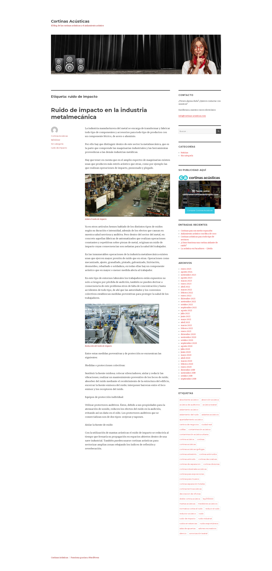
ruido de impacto (59, 148)
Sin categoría (57, 144)
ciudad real (206, 424)
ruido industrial (205, 518)
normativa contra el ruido (191, 508)
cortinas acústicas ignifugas (191, 449)
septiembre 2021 (188, 307)
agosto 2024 (186, 272)
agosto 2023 (186, 278)
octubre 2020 (187, 340)
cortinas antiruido (187, 459)
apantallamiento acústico (191, 419)
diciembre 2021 (188, 298)
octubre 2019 (186, 376)
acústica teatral (210, 405)
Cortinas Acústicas (70, 21)
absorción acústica (210, 400)
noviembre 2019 (188, 373)
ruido (201, 513)
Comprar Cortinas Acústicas (199, 210)
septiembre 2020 (189, 343)
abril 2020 (185, 358)
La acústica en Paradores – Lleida (196, 248)
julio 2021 (185, 313)
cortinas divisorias (211, 464)
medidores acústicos (207, 504)
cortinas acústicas (187, 444)
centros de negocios (189, 424)
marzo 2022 (186, 290)
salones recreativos (207, 528)
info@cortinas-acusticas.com (192, 116)
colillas (182, 429)
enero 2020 (186, 367)
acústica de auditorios (189, 405)
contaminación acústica (199, 429)
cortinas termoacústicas (190, 489)
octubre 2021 (187, 304)
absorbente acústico (189, 400)
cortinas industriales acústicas (193, 469)
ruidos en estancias (188, 523)
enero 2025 (186, 269)
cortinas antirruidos (208, 454)
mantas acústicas (187, 504)
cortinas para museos (189, 479)
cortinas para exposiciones (191, 474)
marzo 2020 (186, 361)
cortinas (200, 439)
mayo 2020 (186, 355)
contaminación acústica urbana (193, 434)
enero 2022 (186, 295)
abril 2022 (185, 287)
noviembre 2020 (188, 337)
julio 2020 (185, 349)
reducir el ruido (212, 508)
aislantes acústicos (210, 414)
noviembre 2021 (188, 301)
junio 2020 (186, 352)
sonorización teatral (198, 533)
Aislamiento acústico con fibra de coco (198, 234)
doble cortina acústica (189, 499)
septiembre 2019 (188, 379)
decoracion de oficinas (190, 494)
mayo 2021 (186, 319)
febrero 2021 (187, 328)
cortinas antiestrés (187, 454)
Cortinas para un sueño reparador (196, 231)
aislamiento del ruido (189, 414)
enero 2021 (186, 331)
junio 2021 (185, 316)
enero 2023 (186, 284)
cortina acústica (186, 439)
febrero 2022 (187, 293)
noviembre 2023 (188, 275)
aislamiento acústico (188, 409)
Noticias (184, 152)
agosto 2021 (186, 310)
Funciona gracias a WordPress (85, 557)
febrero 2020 (187, 364)
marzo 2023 (186, 281)
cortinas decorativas (207, 459)
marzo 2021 (186, 325)
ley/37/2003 (208, 499)
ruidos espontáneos (209, 523)
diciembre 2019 (188, 370)
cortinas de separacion (189, 464)
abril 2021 (185, 322)
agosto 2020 (186, 346)
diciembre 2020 (188, 334)
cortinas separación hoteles (192, 484)
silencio (182, 533)
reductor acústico (187, 513)
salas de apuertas (187, 528)
